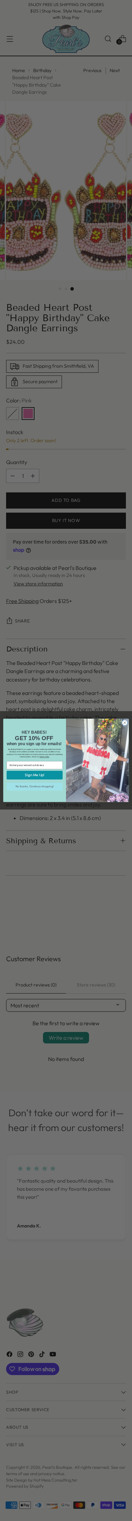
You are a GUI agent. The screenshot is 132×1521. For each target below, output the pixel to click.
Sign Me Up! (34, 775)
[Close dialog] (125, 723)
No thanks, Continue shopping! (35, 786)
